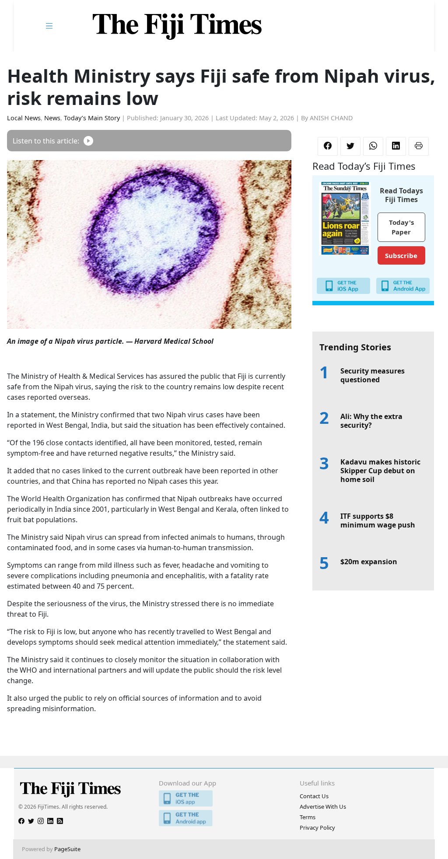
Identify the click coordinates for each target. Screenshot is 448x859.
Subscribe (401, 255)
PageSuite (67, 849)
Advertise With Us (323, 806)
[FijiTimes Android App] (224, 818)
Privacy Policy (317, 827)
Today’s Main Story (92, 118)
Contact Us (314, 796)
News (52, 118)
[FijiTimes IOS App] (224, 798)
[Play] (88, 140)
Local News (24, 118)
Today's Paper (401, 227)
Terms (307, 817)
